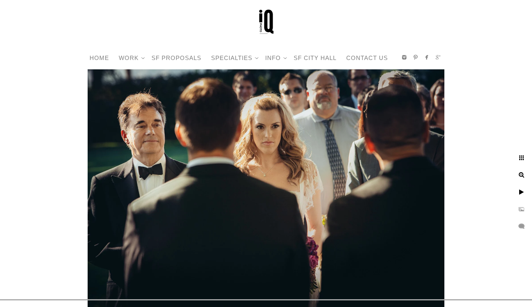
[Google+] (438, 57)
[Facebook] (427, 57)
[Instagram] (404, 57)
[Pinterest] (415, 57)
